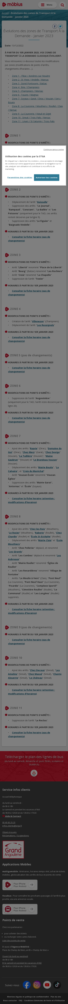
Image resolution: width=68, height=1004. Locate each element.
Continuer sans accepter (53, 149)
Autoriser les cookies (47, 177)
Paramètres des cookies (19, 177)
